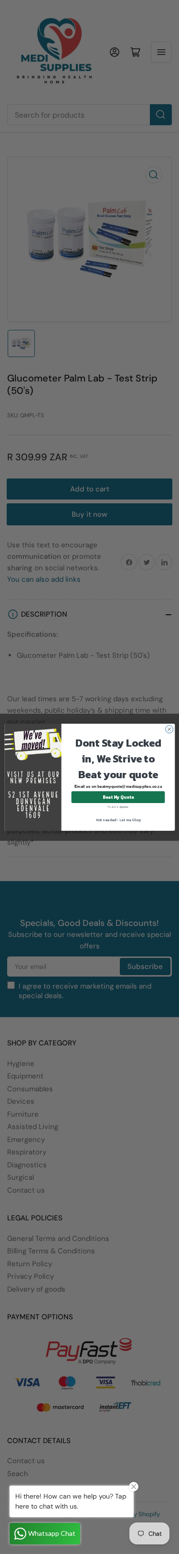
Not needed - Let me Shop (117, 819)
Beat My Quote (117, 796)
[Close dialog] (169, 729)
